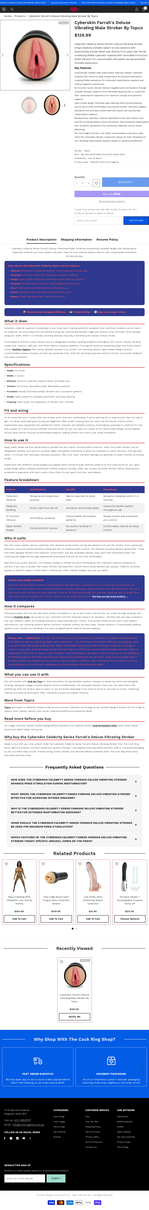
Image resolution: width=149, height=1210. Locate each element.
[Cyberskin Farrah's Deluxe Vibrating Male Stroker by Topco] (74, 975)
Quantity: (79, 177)
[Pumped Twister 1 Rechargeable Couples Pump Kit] (130, 877)
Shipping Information (76, 239)
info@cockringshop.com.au (28, 1124)
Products (20, 16)
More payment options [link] (112, 201)
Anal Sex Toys (35, 681)
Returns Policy (107, 239)
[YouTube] (24, 1138)
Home (7, 16)
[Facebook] (4, 1138)
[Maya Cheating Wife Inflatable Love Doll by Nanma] (19, 877)
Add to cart (19, 918)
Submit (56, 1178)
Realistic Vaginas (21, 349)
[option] (35, 55)
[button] (2, 55)
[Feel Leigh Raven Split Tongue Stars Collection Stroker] (56, 877)
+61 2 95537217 (22, 1120)
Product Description (41, 239)
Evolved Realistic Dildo (105, 725)
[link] (96, 183)
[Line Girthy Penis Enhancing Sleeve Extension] (93, 877)
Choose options (129, 918)
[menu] (4, 9)
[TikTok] (17, 1138)
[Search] (12, 9)
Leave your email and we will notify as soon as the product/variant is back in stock (105, 211)
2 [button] (76, 928)
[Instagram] (11, 1138)
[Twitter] (30, 1138)
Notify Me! (136, 220)
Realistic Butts (22, 617)
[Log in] (136, 9)
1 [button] (72, 928)
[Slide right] (142, 1066)
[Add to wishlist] (6, 863)
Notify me (74, 1016)
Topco (87, 150)
